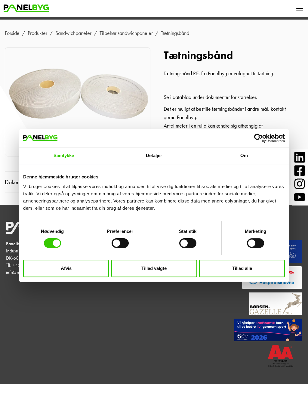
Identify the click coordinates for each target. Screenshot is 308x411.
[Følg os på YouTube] (300, 197)
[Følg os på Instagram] (300, 184)
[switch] (120, 243)
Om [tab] (244, 155)
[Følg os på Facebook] (300, 171)
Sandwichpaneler (73, 33)
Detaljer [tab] (154, 155)
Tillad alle (242, 268)
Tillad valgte (154, 268)
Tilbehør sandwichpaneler (126, 33)
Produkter (37, 33)
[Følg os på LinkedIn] (300, 157)
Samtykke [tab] (64, 155)
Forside (12, 33)
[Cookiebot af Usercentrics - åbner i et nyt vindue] (258, 138)
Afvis (66, 268)
